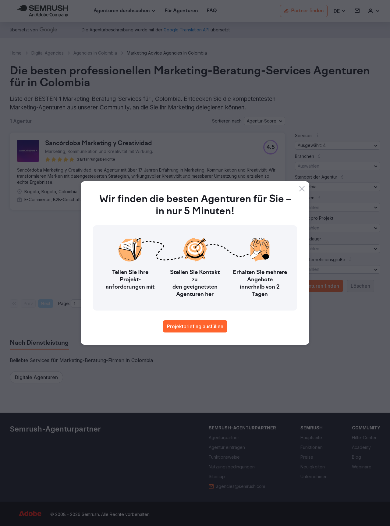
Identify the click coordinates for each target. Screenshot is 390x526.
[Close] (302, 188)
